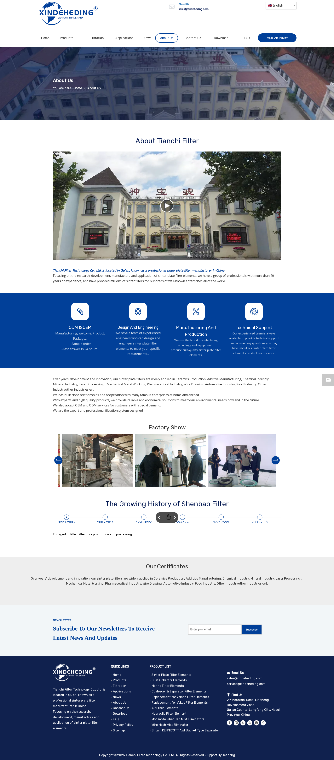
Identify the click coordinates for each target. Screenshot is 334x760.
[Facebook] (229, 722)
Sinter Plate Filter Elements (171, 675)
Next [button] (276, 460)
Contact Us (121, 708)
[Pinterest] (263, 722)
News (117, 697)
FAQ (116, 719)
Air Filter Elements (165, 708)
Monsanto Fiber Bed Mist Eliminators (178, 719)
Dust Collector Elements (169, 680)
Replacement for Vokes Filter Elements (180, 702)
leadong (229, 755)
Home (117, 675)
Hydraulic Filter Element (169, 713)
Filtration (119, 686)
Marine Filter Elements (168, 686)
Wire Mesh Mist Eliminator (170, 725)
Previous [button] (58, 460)
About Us (119, 702)
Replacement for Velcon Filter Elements (180, 697)
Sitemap (119, 730)
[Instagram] (256, 722)
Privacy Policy (123, 725)
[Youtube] (249, 722)
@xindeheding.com (197, 9)
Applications (122, 691)
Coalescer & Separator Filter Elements (179, 691)
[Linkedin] (236, 722)
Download (120, 713)
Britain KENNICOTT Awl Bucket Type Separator (185, 730)
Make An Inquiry (277, 38)
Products (119, 680)
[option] (94, 460)
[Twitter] (242, 722)
